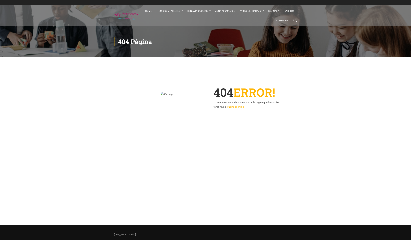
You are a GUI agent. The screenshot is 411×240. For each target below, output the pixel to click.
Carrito (289, 11)
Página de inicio (235, 106)
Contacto (282, 20)
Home (148, 11)
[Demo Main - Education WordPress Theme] (126, 16)
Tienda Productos (197, 11)
